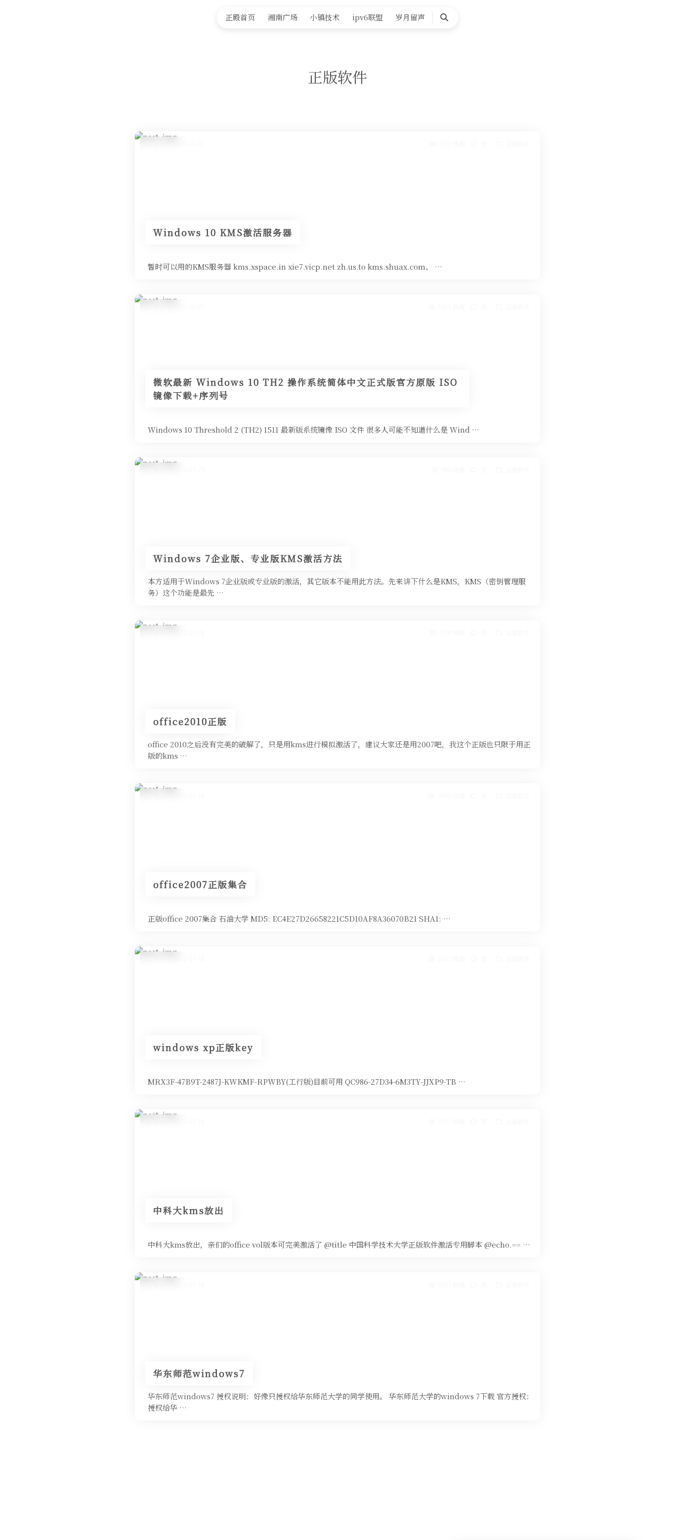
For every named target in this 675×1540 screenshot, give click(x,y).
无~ (485, 143)
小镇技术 (324, 17)
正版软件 (518, 143)
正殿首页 (240, 17)
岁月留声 (410, 17)
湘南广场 (282, 17)
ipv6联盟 (367, 17)
